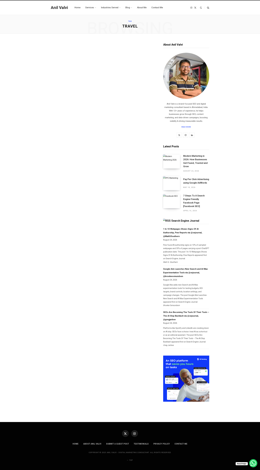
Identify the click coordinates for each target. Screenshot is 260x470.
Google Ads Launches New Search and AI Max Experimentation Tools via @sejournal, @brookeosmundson (185, 272)
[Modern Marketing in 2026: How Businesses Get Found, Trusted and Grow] (173, 163)
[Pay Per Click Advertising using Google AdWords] (173, 183)
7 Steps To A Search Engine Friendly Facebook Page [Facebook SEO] (194, 200)
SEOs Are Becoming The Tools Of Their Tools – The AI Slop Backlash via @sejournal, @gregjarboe (186, 316)
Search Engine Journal (185, 220)
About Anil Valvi (92, 444)
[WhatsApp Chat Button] (253, 463)
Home (76, 444)
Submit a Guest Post (117, 444)
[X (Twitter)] (125, 433)
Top (131, 460)
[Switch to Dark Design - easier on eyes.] (201, 8)
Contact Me (181, 444)
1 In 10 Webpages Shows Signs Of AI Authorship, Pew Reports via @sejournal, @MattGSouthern (182, 233)
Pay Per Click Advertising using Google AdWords (196, 181)
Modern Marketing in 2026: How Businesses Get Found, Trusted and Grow (195, 161)
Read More (186, 127)
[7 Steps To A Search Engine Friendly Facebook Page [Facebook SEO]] (173, 203)
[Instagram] (134, 433)
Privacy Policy (161, 444)
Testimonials (141, 444)
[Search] (207, 8)
